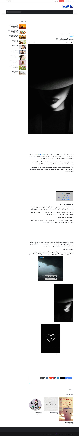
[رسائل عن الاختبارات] (35, 404)
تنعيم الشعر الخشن (15, 40)
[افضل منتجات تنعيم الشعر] (22, 62)
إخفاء (63, 193)
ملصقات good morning (69, 422)
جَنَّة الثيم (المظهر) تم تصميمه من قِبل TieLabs (48, 433)
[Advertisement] (50, 23)
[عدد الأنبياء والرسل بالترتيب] (22, 67)
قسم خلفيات (41, 154)
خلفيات (68, 33)
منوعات (39, 11)
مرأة (67, 11)
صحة (63, 11)
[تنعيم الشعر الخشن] (22, 42)
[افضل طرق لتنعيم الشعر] (22, 57)
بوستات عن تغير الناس (54, 412)
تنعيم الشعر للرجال (15, 45)
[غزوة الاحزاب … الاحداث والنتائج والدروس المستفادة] (22, 32)
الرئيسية (71, 11)
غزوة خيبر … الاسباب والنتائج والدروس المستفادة (13, 25)
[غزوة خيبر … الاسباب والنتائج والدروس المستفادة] (22, 26)
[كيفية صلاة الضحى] (22, 73)
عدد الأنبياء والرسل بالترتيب (13, 66)
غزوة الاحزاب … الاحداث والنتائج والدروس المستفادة (13, 30)
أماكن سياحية (50, 11)
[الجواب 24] (68, 6)
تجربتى (56, 11)
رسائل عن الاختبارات (38, 412)
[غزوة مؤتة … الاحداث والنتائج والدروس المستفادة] (22, 37)
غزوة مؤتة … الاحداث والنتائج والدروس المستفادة (13, 36)
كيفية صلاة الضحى (15, 71)
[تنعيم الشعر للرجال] (22, 47)
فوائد (59, 11)
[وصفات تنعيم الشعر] (22, 52)
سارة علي (71, 42)
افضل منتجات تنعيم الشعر (13, 61)
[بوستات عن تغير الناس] (51, 404)
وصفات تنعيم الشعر (15, 50)
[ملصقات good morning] (66, 409)
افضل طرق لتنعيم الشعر (14, 56)
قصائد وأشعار (44, 11)
